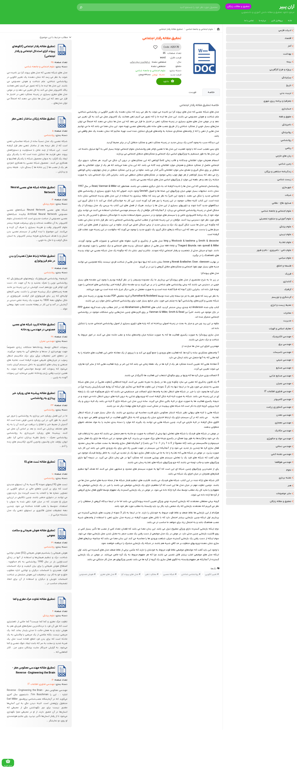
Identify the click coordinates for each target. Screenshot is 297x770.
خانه (290, 20)
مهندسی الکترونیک (281, 336)
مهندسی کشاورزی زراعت (278, 407)
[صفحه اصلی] (218, 29)
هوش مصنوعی (86, 574)
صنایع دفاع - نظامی (281, 203)
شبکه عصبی (168, 574)
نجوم (288, 470)
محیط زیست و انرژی (281, 305)
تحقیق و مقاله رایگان (280, 501)
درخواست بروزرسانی (140, 62)
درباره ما (262, 20)
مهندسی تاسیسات (282, 352)
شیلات (288, 195)
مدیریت (287, 320)
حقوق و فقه (285, 116)
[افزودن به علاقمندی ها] (155, 47)
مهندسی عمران (283, 383)
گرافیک (287, 289)
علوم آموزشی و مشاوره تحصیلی (275, 218)
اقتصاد (288, 38)
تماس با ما (249, 20)
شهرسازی (286, 187)
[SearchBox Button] (81, 7)
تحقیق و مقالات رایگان (238, 6)
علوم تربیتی (285, 234)
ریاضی (288, 148)
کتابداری (287, 281)
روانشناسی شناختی (189, 574)
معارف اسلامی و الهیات (280, 328)
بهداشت (287, 54)
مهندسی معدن (283, 415)
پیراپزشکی (286, 77)
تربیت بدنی (285, 93)
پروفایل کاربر (277, 20)
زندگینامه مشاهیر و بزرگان (278, 171)
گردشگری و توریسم (281, 297)
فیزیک (288, 273)
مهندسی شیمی (283, 360)
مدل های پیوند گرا (129, 574)
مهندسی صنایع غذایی (280, 375)
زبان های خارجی (283, 156)
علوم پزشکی (285, 226)
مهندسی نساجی (283, 446)
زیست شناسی (284, 179)
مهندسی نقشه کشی (281, 454)
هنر (289, 485)
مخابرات (287, 313)
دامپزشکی (286, 124)
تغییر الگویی (211, 574)
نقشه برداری (285, 477)
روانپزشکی (286, 132)
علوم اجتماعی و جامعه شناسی (276, 211)
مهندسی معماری (283, 422)
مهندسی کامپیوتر (282, 399)
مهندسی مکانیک (283, 430)
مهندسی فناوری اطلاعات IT (277, 391)
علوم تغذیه (285, 242)
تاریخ (288, 85)
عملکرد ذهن (150, 574)
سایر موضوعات (283, 493)
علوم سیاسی (285, 258)
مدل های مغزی (107, 574)
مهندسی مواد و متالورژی (279, 438)
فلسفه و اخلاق (284, 266)
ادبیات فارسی (284, 30)
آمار (289, 46)
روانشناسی (286, 140)
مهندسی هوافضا (283, 462)
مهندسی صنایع (283, 368)
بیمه (289, 61)
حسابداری (286, 108)
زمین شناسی (285, 163)
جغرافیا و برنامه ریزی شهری (277, 101)
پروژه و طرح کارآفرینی (280, 69)
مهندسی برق (284, 344)
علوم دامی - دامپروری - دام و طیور (274, 250)
